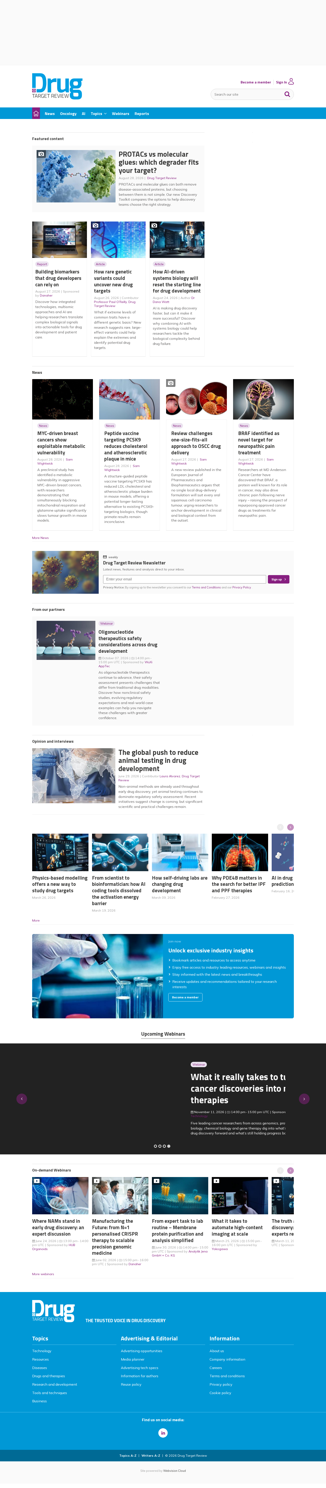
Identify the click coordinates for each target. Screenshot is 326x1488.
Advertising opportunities (141, 1351)
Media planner (132, 1359)
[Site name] (57, 98)
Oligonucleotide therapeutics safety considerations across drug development (127, 641)
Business (39, 1401)
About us (217, 1351)
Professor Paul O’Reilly (110, 302)
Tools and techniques (49, 1393)
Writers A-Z (150, 1456)
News (43, 426)
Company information (227, 1359)
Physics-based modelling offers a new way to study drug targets (60, 884)
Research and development (54, 1384)
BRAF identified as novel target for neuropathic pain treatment (258, 442)
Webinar (106, 623)
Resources (40, 1359)
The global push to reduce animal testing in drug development (158, 760)
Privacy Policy (242, 587)
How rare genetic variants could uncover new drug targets (113, 281)
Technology (41, 1351)
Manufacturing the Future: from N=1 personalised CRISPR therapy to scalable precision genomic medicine (115, 1237)
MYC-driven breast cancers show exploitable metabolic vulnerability (61, 442)
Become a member (256, 82)
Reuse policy (131, 1384)
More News (40, 538)
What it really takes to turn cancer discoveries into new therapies (86, 1088)
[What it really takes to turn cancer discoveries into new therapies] (168, 1146)
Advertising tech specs (139, 1367)
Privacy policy (221, 1384)
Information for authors (139, 1376)
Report (42, 264)
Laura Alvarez (170, 776)
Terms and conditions (227, 1376)
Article (100, 264)
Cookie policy (220, 1393)
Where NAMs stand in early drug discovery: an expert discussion (58, 1227)
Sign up (276, 579)
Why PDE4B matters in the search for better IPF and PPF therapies (239, 884)
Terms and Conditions (206, 587)
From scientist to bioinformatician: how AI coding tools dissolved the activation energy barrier (118, 890)
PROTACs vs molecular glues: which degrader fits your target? (159, 162)
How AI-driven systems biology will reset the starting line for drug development (177, 281)
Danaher (46, 295)
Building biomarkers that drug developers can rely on (58, 278)
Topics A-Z (127, 1456)
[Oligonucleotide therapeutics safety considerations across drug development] (164, 1146)
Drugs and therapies (48, 1376)
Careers (216, 1367)
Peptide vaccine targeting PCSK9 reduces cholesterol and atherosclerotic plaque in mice (125, 446)
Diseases (39, 1367)
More (36, 920)
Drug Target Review (162, 178)
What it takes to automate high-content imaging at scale (237, 1227)
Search (287, 93)
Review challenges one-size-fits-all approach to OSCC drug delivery (196, 442)
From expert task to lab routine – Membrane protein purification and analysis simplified (177, 1230)
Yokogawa (220, 1249)
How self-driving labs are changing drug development (180, 884)
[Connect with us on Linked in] (163, 1433)
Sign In (281, 82)
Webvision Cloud (174, 1470)
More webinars (43, 1274)
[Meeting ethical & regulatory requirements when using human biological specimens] (155, 1146)
